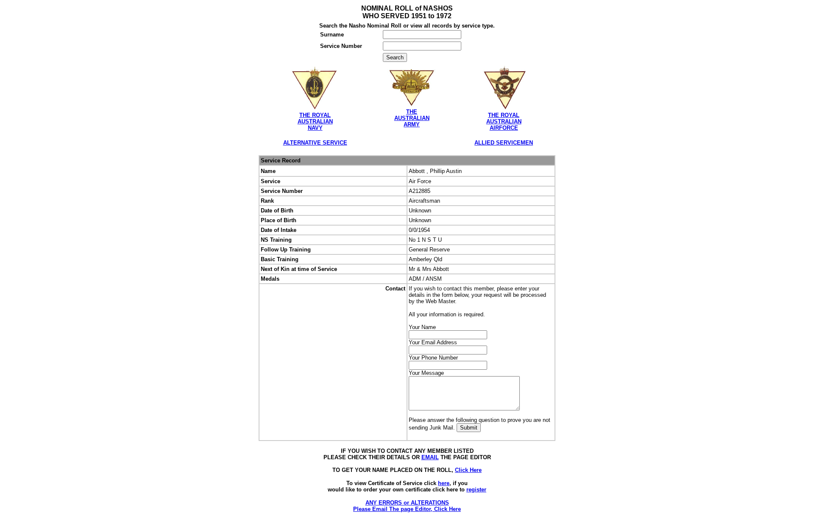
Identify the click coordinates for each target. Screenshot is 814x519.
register (476, 489)
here (443, 483)
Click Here (468, 470)
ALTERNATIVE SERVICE (315, 143)
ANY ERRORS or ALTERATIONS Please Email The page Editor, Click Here (407, 505)
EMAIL (430, 457)
